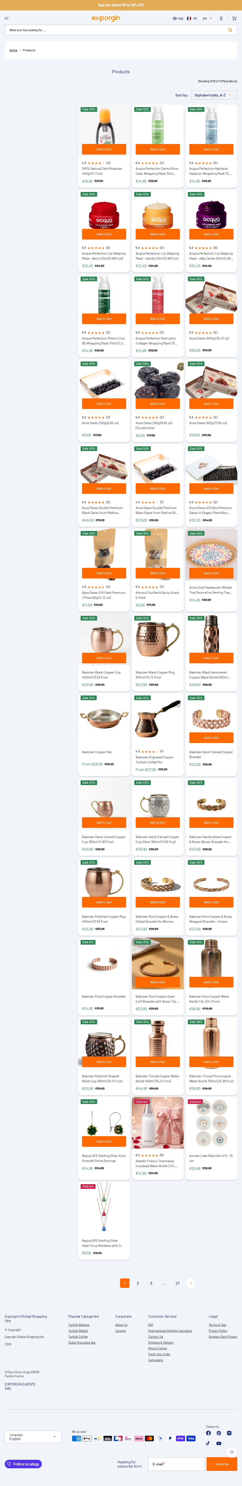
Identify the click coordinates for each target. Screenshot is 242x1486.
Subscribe (222, 1464)
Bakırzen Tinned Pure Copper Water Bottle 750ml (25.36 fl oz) (211, 1078)
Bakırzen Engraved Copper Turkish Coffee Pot (154, 759)
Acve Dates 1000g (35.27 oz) (209, 338)
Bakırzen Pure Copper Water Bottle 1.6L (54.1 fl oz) (209, 998)
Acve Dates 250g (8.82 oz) (100, 423)
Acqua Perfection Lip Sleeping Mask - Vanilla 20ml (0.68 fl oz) (157, 255)
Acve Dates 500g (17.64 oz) (208, 423)
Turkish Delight (78, 1331)
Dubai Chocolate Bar (82, 1342)
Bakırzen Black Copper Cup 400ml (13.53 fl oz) (101, 674)
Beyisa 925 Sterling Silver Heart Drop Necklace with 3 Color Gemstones (101, 1243)
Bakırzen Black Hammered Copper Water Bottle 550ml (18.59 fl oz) (208, 674)
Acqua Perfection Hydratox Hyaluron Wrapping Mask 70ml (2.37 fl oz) (211, 171)
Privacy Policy (218, 1331)
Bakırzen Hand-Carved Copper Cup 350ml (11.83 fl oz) (103, 839)
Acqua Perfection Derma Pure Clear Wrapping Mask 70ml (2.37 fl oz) (157, 171)
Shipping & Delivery (161, 1342)
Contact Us (155, 1336)
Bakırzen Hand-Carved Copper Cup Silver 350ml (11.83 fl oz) (157, 839)
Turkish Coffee (78, 1336)
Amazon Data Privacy (223, 1336)
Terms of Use (217, 1325)
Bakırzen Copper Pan (97, 752)
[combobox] (121, 30)
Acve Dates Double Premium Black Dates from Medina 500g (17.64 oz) (157, 510)
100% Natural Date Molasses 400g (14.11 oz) (102, 170)
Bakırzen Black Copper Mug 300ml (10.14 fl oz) (155, 674)
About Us (121, 1325)
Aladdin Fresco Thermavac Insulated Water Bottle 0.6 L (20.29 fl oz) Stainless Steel (155, 1163)
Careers (120, 1331)
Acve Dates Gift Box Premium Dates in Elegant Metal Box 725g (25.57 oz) (210, 510)
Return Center (157, 1348)
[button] (6, 18)
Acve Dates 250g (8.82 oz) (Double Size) (154, 425)
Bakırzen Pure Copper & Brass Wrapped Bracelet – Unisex (210, 918)
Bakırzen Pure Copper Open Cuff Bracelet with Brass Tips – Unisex (158, 999)
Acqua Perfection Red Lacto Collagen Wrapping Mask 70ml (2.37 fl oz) (157, 340)
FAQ (180, 18)
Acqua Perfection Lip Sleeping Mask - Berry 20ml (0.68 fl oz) (103, 255)
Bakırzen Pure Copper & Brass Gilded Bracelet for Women (157, 918)
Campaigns (155, 1360)
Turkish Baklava (78, 1325)
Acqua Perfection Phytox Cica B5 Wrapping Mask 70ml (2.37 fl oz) (103, 340)
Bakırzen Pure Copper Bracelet (103, 996)
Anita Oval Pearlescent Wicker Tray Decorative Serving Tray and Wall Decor (210, 590)
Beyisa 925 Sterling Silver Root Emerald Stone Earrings (104, 1158)
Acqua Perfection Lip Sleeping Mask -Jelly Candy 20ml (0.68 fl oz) (211, 256)
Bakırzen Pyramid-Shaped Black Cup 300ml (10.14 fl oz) (102, 1078)
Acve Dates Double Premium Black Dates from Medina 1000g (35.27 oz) (102, 510)
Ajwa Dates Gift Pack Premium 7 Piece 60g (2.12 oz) (103, 595)
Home (13, 50)
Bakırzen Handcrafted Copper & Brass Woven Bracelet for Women (210, 839)
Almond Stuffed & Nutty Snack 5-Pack (157, 595)
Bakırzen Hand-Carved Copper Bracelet (211, 754)
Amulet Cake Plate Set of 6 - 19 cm (211, 1158)
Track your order (159, 1354)
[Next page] (191, 1283)
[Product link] (104, 652)
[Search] (231, 30)
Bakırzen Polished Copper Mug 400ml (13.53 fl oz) (103, 918)
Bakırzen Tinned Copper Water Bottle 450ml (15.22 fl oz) (157, 1078)
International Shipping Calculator (170, 1331)
